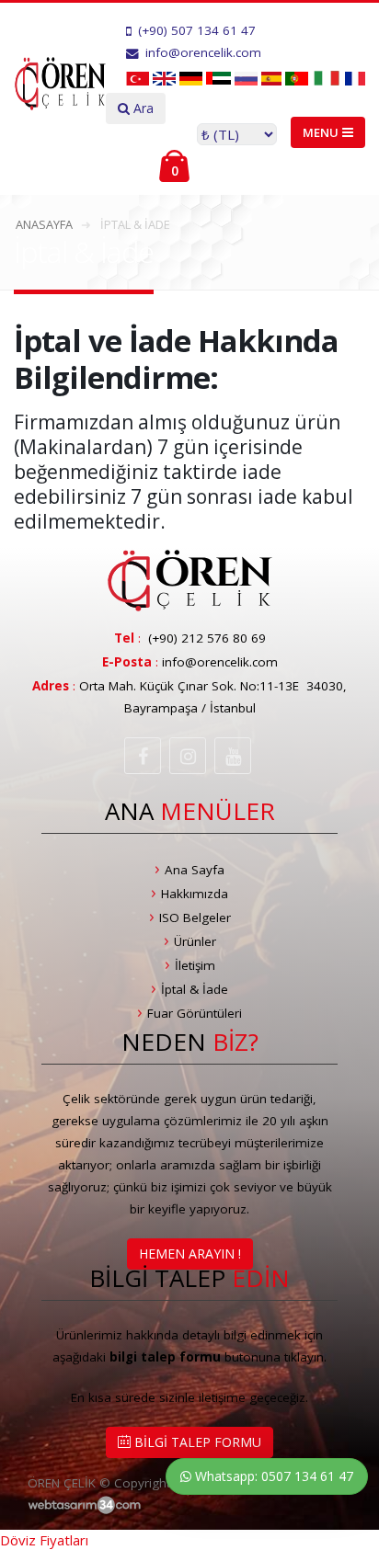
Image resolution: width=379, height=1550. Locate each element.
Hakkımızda (194, 893)
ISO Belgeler (195, 917)
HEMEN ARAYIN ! (190, 1253)
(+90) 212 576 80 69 (207, 638)
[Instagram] (187, 755)
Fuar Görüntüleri (194, 1013)
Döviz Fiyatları (44, 1540)
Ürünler (195, 941)
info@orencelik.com (220, 662)
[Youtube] (232, 755)
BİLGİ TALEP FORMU (196, 1442)
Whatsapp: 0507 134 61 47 (272, 1476)
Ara (142, 108)
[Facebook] (142, 755)
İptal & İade (194, 989)
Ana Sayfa (194, 869)
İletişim (195, 965)
